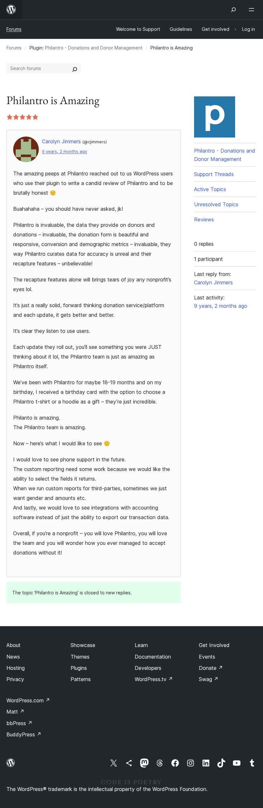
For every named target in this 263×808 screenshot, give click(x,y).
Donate (211, 668)
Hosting (15, 668)
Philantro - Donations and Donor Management (93, 47)
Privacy (15, 679)
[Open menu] (252, 9)
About (13, 645)
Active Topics (210, 189)
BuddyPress (23, 734)
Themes (80, 656)
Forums (13, 29)
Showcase (83, 645)
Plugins (79, 668)
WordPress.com (28, 700)
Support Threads (214, 174)
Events (207, 656)
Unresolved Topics (216, 204)
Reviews (204, 219)
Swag (208, 679)
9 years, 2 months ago (64, 151)
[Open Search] (233, 9)
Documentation (153, 656)
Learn (141, 645)
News (13, 656)
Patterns (81, 679)
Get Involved (214, 645)
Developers (148, 668)
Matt (15, 711)
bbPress (19, 723)
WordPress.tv (154, 679)
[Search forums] (75, 68)
